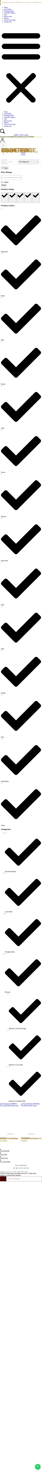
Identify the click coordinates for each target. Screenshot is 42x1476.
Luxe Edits (7, 9)
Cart (5, 15)
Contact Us (8, 22)
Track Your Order (10, 20)
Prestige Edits (9, 11)
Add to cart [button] (10, 1134)
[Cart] (3, 145)
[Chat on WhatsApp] (38, 1467)
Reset (4, 185)
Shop (6, 7)
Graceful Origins (9, 13)
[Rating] (4, 197)
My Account (8, 16)
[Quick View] (3, 1134)
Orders (6, 18)
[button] (21, 66)
